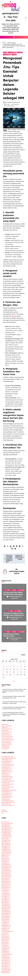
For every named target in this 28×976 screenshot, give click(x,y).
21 (17, 672)
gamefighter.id (6, 939)
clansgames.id (6, 920)
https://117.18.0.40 (7, 744)
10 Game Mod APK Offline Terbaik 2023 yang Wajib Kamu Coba (13, 594)
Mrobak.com (5, 773)
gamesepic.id (5, 919)
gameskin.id (5, 933)
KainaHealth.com (6, 794)
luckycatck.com (6, 767)
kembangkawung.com (8, 781)
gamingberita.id (6, 867)
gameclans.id (5, 936)
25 (7, 674)
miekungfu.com (6, 775)
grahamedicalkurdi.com (8, 802)
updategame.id (6, 895)
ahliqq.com (5, 727)
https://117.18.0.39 (7, 729)
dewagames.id (6, 846)
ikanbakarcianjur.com (8, 784)
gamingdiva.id (6, 968)
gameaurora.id (6, 884)
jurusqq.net (5, 730)
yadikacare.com (6, 797)
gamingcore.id (6, 965)
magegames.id (6, 927)
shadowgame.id (6, 864)
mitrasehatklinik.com (8, 787)
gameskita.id (5, 821)
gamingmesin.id (6, 962)
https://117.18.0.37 (7, 741)
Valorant (14, 54)
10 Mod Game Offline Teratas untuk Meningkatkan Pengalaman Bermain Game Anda (14, 637)
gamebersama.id (6, 852)
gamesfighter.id (6, 916)
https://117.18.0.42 (7, 732)
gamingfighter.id (6, 913)
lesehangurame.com (7, 756)
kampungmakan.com (8, 765)
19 (10, 672)
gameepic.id (5, 943)
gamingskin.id (6, 902)
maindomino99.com (7, 736)
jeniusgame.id (5, 899)
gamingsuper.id (6, 971)
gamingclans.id (6, 904)
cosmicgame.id (6, 893)
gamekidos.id (5, 960)
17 (3, 672)
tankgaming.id (6, 957)
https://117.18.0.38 (7, 738)
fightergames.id (6, 925)
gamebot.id (5, 940)
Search (4, 650)
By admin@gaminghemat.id (13, 102)
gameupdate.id (6, 887)
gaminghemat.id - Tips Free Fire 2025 (10, 17)
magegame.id (6, 951)
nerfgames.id (5, 922)
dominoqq (4, 811)
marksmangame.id (7, 954)
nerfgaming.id (6, 910)
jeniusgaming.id (6, 832)
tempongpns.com (6, 759)
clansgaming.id (6, 905)
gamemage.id (6, 942)
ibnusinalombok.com (7, 800)
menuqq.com (5, 748)
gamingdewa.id (6, 826)
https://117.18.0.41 (7, 735)
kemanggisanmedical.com (9, 790)
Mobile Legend (7, 54)
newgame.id (5, 892)
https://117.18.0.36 (7, 726)
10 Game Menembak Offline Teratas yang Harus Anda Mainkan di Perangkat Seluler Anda (14, 714)
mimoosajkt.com (6, 779)
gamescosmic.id (6, 876)
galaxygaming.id (6, 870)
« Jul (13, 681)
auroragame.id (6, 890)
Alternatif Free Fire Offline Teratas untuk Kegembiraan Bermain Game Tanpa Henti (14, 691)
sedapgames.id (6, 849)
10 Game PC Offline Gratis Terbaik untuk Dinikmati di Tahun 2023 (13, 615)
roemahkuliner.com (7, 761)
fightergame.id (6, 948)
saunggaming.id (6, 834)
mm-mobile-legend (9, 105)
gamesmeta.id (6, 914)
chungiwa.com (6, 782)
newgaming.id (6, 869)
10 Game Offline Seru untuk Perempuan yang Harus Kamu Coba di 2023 (14, 708)
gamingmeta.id (6, 908)
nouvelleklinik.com (7, 793)
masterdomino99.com (8, 739)
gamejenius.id (5, 860)
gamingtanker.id (6, 911)
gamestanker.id (6, 958)
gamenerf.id (5, 934)
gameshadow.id (6, 853)
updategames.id (6, 882)
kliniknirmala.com (7, 791)
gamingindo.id (6, 966)
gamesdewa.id (6, 841)
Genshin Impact (12, 52)
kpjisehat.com (6, 785)
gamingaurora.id (6, 866)
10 (3, 669)
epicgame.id (5, 949)
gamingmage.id (6, 907)
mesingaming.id (6, 969)
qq (2, 813)
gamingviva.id (6, 972)
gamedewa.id (5, 858)
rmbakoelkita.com (7, 768)
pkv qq (14, 316)
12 (10, 669)
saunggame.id (6, 863)
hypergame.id (6, 952)
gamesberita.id (6, 878)
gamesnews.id (6, 879)
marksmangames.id (7, 931)
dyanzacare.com (6, 803)
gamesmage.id (6, 917)
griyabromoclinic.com (8, 805)
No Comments (15, 104)
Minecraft (20, 52)
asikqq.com (5, 724)
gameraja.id (5, 857)
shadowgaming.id (7, 835)
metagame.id (5, 946)
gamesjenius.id (6, 843)
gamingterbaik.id (6, 831)
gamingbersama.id (7, 828)
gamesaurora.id (6, 872)
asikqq (3, 810)
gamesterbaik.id (6, 844)
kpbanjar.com (5, 788)
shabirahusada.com (7, 796)
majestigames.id (6, 850)
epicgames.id (5, 928)
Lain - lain (6, 590)
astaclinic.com (6, 799)
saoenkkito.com (6, 762)
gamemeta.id (5, 937)
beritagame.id (6, 896)
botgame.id (5, 945)
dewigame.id (5, 861)
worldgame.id (5, 898)
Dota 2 (5, 52)
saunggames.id (6, 847)
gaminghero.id (6, 963)
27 (14, 674)
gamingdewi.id (6, 825)
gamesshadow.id (6, 837)
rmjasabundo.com (7, 778)
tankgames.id (5, 930)
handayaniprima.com (8, 764)
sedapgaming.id (6, 840)
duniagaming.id (6, 829)
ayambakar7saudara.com (9, 758)
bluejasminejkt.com (7, 772)
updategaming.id (6, 875)
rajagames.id (5, 855)
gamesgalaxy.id (6, 873)
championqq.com (6, 742)
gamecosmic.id (6, 885)
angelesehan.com (6, 770)
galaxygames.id (6, 881)
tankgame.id (5, 955)
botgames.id (5, 923)
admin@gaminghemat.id (16, 572)
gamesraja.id (5, 838)
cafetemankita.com (7, 776)
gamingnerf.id (6, 901)
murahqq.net (5, 733)
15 (21, 669)
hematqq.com (6, 745)
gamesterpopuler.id (7, 823)
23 (24, 672)
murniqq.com (5, 747)
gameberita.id (6, 888)
